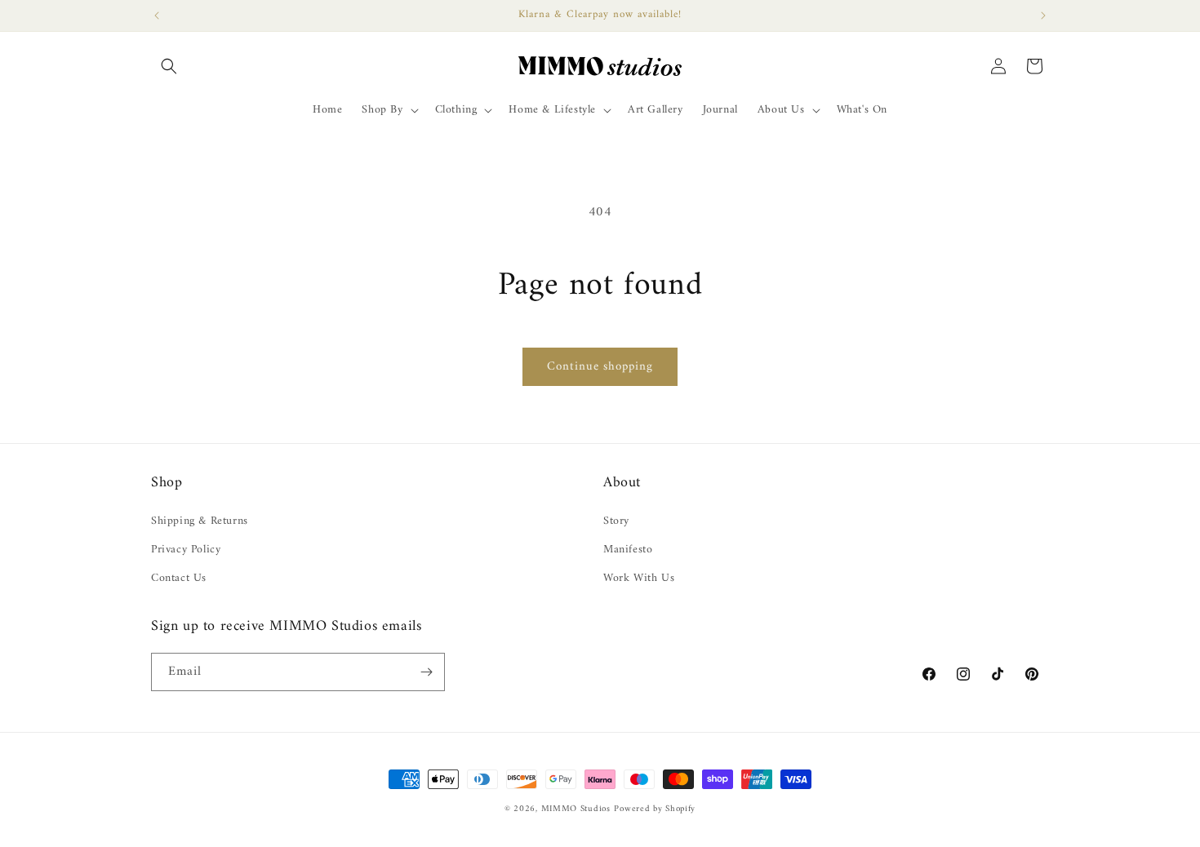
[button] (169, 66)
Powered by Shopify (655, 809)
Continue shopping (600, 367)
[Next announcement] (1043, 15)
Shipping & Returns (199, 521)
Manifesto (627, 549)
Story (616, 521)
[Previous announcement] (157, 15)
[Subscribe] (426, 672)
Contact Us (179, 578)
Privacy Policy (185, 549)
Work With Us (638, 578)
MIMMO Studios (576, 809)
